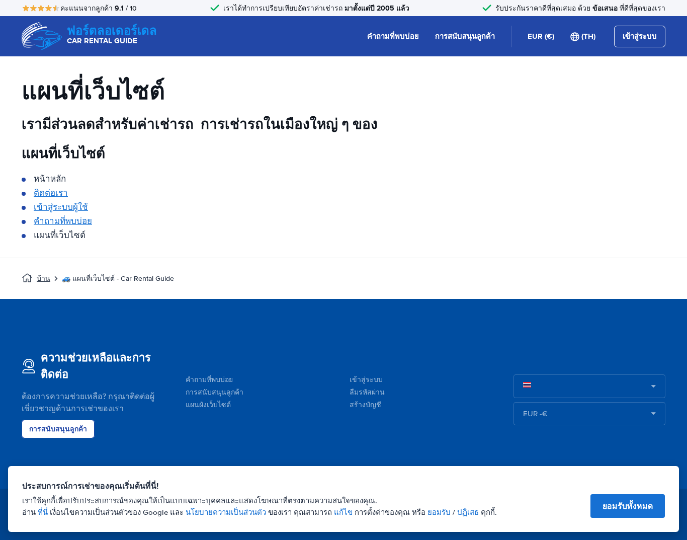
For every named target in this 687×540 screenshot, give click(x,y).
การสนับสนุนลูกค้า (465, 36)
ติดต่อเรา (51, 193)
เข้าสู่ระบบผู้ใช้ (61, 207)
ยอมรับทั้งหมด (628, 506)
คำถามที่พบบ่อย (393, 36)
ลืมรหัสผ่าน (367, 392)
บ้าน (43, 278)
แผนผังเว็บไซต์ (208, 405)
